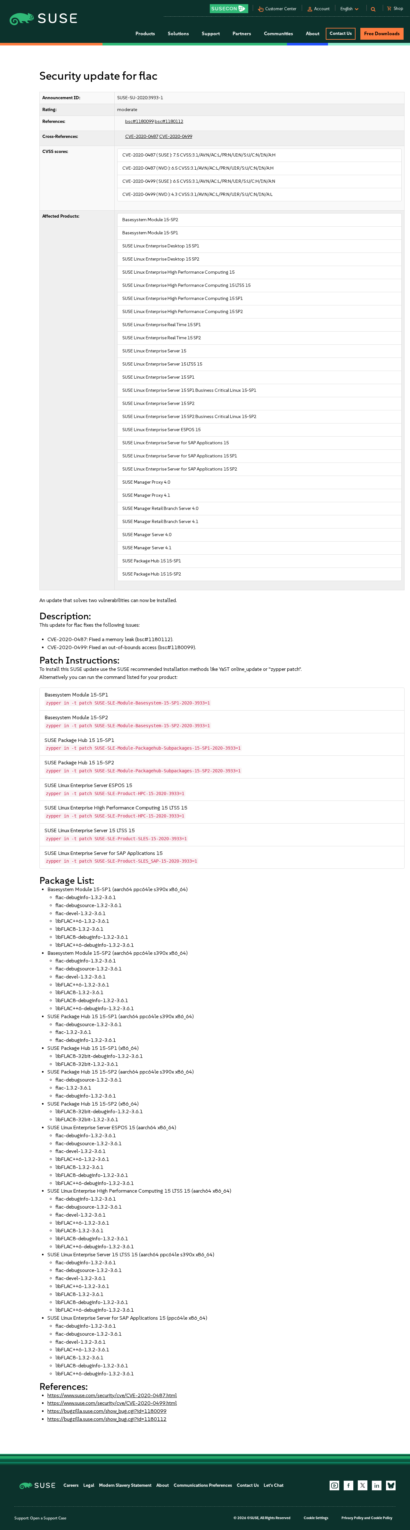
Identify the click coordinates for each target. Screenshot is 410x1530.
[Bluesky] (391, 1485)
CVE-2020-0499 (175, 136)
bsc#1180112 (169, 121)
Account (322, 8)
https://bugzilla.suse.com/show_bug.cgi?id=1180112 (107, 1419)
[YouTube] (334, 1485)
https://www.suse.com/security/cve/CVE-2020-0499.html (112, 1403)
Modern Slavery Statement (125, 1485)
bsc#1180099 (139, 121)
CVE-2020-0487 (141, 136)
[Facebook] (348, 1485)
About (162, 1485)
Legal (88, 1485)
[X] (362, 1485)
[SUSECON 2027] (229, 8)
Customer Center (281, 8)
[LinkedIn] (376, 1485)
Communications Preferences (203, 1485)
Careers (70, 1485)
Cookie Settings (316, 1518)
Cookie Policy (381, 1518)
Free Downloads (382, 33)
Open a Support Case (48, 1518)
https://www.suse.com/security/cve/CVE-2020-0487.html (112, 1395)
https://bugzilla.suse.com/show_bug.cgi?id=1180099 (107, 1411)
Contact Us (341, 33)
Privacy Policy (352, 1518)
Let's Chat (273, 1485)
